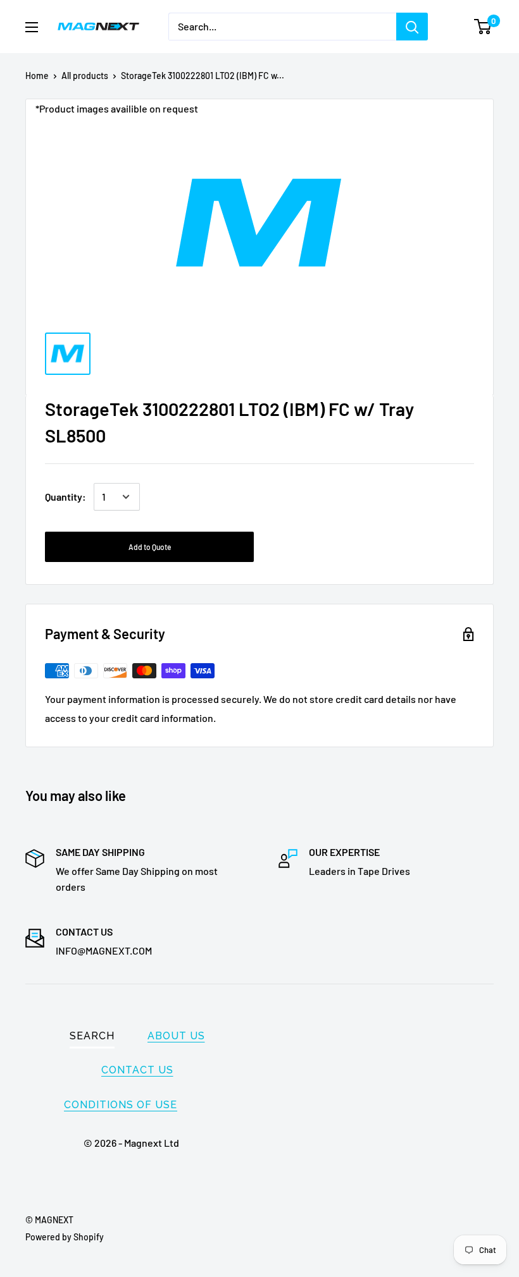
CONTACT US (137, 1070)
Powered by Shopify (64, 1236)
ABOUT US (176, 1036)
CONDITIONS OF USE (120, 1105)
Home (37, 75)
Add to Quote (149, 546)
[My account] (457, 27)
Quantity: (65, 497)
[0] (483, 26)
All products (84, 75)
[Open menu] (31, 27)
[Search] (412, 26)
